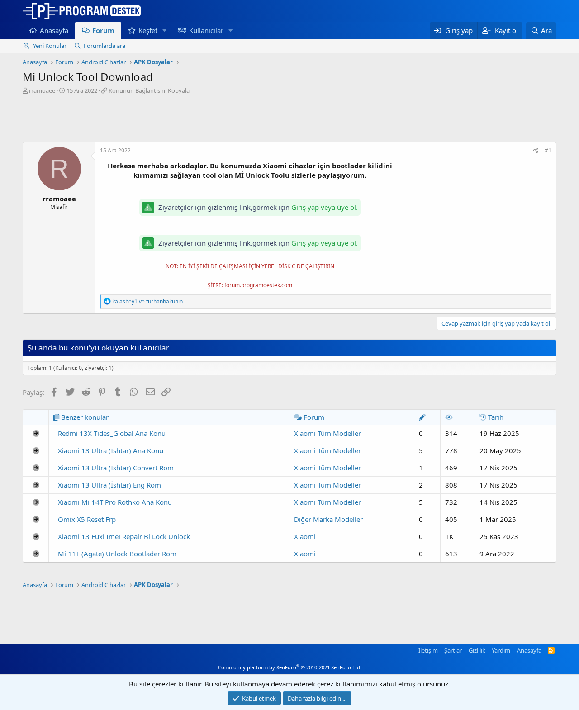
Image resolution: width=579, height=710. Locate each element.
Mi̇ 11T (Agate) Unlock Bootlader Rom (117, 553)
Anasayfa (54, 30)
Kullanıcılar (206, 30)
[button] (164, 30)
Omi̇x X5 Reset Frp (87, 519)
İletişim (428, 650)
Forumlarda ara (104, 46)
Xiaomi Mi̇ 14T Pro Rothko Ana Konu (115, 501)
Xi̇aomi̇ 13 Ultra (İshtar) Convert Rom (116, 467)
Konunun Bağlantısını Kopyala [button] (149, 90)
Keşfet (147, 30)
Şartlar (453, 650)
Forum (103, 30)
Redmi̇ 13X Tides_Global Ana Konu (112, 433)
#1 (548, 150)
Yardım (501, 650)
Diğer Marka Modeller (328, 519)
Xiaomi (305, 536)
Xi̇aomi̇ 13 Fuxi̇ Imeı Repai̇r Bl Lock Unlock (124, 536)
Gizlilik (477, 650)
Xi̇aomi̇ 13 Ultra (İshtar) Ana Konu (110, 450)
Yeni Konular (49, 46)
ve (147, 301)
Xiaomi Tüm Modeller (327, 433)
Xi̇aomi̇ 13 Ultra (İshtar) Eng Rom (109, 484)
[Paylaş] (535, 151)
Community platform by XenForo (289, 667)
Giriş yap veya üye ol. (324, 207)
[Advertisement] (289, 119)
